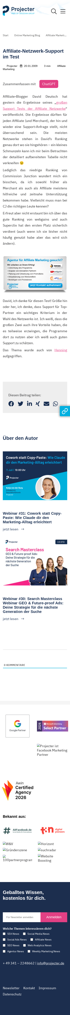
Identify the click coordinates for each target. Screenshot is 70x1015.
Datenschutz (12, 994)
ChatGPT (48, 84)
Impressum (47, 988)
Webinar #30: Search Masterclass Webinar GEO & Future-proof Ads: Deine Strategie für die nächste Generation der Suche (33, 605)
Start (5, 35)
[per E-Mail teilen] (46, 403)
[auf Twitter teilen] (20, 403)
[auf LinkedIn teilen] (29, 403)
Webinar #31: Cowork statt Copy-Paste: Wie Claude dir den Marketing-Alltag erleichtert (32, 517)
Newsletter (11, 988)
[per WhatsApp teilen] (55, 403)
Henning (61, 350)
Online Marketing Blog (27, 35)
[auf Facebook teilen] (11, 403)
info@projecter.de (50, 963)
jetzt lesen (10, 529)
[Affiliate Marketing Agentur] (35, 255)
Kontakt (29, 988)
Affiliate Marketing (56, 35)
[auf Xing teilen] (38, 403)
